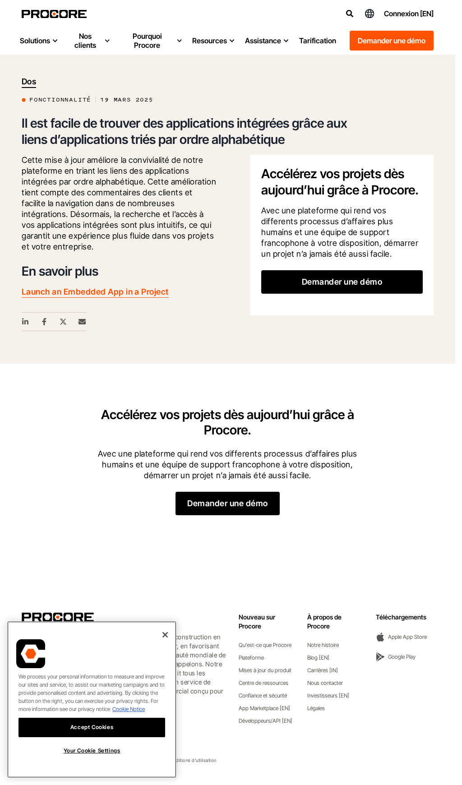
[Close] (165, 635)
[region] (91, 699)
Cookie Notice (128, 709)
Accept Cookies (91, 727)
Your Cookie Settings (92, 750)
